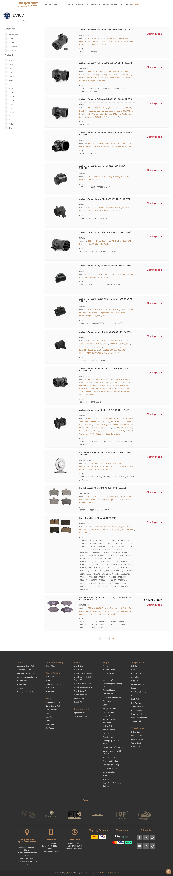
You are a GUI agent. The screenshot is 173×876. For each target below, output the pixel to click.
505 (89, 274)
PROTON (93, 614)
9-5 (100, 341)
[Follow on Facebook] (139, 837)
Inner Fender (51, 717)
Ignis (132, 75)
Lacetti (90, 350)
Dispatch (82, 313)
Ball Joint (135, 666)
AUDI (121, 496)
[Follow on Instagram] (146, 837)
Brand (121, 38)
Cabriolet (93, 500)
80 (96, 496)
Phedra (112, 211)
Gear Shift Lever (80, 695)
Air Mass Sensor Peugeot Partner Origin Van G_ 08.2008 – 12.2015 (106, 300)
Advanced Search (24, 670)
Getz (118, 111)
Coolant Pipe (108, 694)
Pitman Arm (136, 695)
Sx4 (93, 353)
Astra (127, 341)
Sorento (82, 391)
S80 (111, 350)
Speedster (89, 391)
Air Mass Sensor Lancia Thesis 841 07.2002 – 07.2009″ (105, 232)
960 (89, 177)
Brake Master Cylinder (54, 684)
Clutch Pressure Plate (82, 684)
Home (5, 21)
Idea (80, 114)
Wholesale (95, 4)
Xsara (99, 316)
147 (96, 71)
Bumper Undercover (53, 702)
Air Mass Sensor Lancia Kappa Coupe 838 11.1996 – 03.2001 (103, 167)
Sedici (120, 350)
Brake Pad (127, 496)
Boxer (117, 38)
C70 (107, 422)
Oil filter (106, 733)
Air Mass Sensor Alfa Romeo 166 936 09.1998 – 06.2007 (105, 29)
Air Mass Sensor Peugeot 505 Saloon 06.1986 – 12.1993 (105, 265)
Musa (97, 78)
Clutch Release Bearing (83, 687)
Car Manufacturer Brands (27, 677)
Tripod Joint (136, 743)
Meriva (98, 388)
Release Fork (79, 698)
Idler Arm (135, 688)
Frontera (110, 41)
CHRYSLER (109, 382)
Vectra (103, 44)
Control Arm (136, 673)
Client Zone (21, 684)
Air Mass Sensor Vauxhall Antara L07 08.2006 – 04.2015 (105, 332)
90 (99, 496)
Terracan (112, 431)
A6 (104, 496)
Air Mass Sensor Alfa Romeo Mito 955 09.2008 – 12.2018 (105, 63)
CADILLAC (98, 344)
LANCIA (125, 41)
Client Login (22, 681)
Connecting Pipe (109, 680)
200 (93, 496)
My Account (81, 4)
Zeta (103, 81)
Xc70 (103, 434)
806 (100, 310)
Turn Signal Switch (81, 716)
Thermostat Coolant (110, 761)
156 (89, 38)
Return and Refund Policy (109, 873)
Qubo (104, 614)
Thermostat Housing (111, 765)
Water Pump (108, 779)
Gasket (105, 705)
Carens (101, 382)
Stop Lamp (50, 724)
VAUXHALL (99, 353)
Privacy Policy (93, 873)
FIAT (104, 41)
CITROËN (128, 38)
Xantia (94, 316)
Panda (111, 78)
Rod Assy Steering (138, 703)
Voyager (127, 391)
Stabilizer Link (137, 710)
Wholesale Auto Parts (25, 692)
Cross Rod (135, 677)
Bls (88, 344)
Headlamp (50, 713)
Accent (105, 71)
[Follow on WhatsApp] (152, 837)
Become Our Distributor (112, 4)
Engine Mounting (138, 684)
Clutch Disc (78, 666)
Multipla (88, 428)
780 (96, 274)
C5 (118, 208)
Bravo (96, 382)
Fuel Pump (107, 701)
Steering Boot (136, 714)
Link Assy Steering (138, 692)
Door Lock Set (51, 710)
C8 (120, 208)
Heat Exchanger (109, 712)
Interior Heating (109, 730)
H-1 (110, 385)
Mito (92, 78)
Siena (87, 117)
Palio (106, 78)
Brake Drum (50, 680)
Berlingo (118, 310)
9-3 (96, 341)
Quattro (82, 503)
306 (89, 310)
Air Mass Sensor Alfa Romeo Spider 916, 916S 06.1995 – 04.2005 (105, 133)
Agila (110, 71)
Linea (96, 114)
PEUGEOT (87, 44)
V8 (93, 503)
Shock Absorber (137, 707)
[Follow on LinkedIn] (146, 846)
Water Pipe (107, 776)
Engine (87, 41)
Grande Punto (112, 611)
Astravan (82, 344)
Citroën (100, 530)
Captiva (105, 344)
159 (93, 341)
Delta (131, 608)
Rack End (135, 699)
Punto (117, 78)
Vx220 (81, 394)
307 (93, 310)
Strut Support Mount (139, 718)
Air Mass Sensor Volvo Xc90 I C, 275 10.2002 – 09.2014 (105, 410)
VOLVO (94, 180)
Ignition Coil (107, 726)
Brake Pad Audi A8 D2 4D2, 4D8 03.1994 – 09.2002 (102, 488)
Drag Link (135, 681)
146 (93, 71)
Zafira (87, 394)
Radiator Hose (108, 737)
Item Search (54, 4)
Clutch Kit (78, 670)
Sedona (129, 428)
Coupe (86, 111)
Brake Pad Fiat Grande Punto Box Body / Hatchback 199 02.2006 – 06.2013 (105, 598)
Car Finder (50, 728)
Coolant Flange (109, 690)
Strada (92, 117)
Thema (88, 180)
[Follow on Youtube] (139, 846)
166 (93, 241)
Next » (112, 639)
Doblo (93, 75)
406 (89, 208)
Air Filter (106, 666)
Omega (131, 41)
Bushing (134, 670)
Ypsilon (98, 81)
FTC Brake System (120, 466)
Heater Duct (107, 716)
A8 (107, 496)
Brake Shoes (50, 691)
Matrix (88, 78)
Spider (127, 78)
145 (89, 71)
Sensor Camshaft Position (113, 747)
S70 (113, 428)
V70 (122, 431)
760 (93, 274)
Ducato (81, 41)
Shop (44, 4)
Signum (126, 350)
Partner (122, 313)
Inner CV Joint (136, 736)
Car (63, 4)
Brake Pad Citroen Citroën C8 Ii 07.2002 (98, 518)
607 (93, 208)
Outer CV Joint (137, 739)
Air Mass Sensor (97, 38)
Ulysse (117, 211)
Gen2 (105, 611)
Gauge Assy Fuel (109, 708)
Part (69, 4)
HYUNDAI (126, 75)
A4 (102, 496)
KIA (127, 385)
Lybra (88, 388)
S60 (110, 428)
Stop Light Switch (110, 757)
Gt (118, 75)
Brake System (113, 463)
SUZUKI (82, 81)
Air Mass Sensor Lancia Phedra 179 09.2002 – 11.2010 (104, 199)
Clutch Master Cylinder (83, 673)
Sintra (98, 44)
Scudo (122, 78)
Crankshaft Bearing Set (112, 697)
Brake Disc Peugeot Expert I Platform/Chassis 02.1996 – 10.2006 (105, 453)
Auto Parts (95, 463)
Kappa (119, 41)
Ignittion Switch (80, 713)
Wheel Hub (135, 747)
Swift (87, 81)
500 (89, 608)
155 (96, 143)
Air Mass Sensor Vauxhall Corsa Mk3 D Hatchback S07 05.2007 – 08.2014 (104, 369)
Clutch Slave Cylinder (82, 691)
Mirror (48, 721)
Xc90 (108, 434)
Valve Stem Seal (109, 772)
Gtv (115, 41)
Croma (94, 347)
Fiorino (85, 611)
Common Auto (102, 500)
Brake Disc (103, 463)
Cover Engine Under (53, 706)
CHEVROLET (113, 344)
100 (89, 496)
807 (96, 208)
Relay (93, 44)
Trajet (101, 391)
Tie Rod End (136, 721)
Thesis (106, 244)
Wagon (92, 81)
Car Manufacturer (15, 21)
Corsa (81, 347)
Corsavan (87, 347)
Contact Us (21, 688)
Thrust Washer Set (110, 768)
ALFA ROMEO (109, 38)
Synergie (88, 316)
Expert (94, 313)
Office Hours (74, 839)
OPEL (81, 44)
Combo (121, 344)
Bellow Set (135, 732)
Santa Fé (127, 388)
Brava (129, 143)
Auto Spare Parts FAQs (26, 666)
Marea (124, 146)
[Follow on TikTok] (152, 846)
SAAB (115, 350)
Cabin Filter (50, 666)
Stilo (100, 431)
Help (127, 4)
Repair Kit (78, 702)
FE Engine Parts (96, 41)
